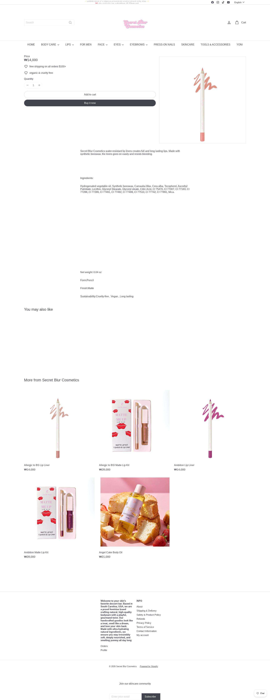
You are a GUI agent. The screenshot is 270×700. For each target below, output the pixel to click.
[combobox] (49, 22)
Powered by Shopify (149, 666)
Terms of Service (145, 627)
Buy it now (90, 102)
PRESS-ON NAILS (164, 44)
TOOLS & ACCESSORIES (215, 44)
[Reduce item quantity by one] (27, 85)
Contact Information (147, 631)
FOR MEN (86, 44)
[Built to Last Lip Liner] (41, 342)
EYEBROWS (137, 44)
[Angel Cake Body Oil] (135, 519)
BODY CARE (49, 44)
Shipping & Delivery (147, 610)
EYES (117, 44)
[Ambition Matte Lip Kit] (60, 519)
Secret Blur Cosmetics (60, 380)
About (139, 606)
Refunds (141, 618)
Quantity (28, 79)
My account (143, 635)
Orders (104, 646)
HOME (31, 44)
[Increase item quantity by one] (39, 85)
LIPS (68, 44)
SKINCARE (187, 44)
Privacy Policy (144, 623)
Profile (104, 650)
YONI (240, 44)
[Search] (70, 22)
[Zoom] (202, 100)
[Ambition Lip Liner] (210, 431)
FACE (101, 44)
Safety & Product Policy (149, 614)
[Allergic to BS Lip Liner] (60, 431)
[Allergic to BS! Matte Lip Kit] (135, 431)
